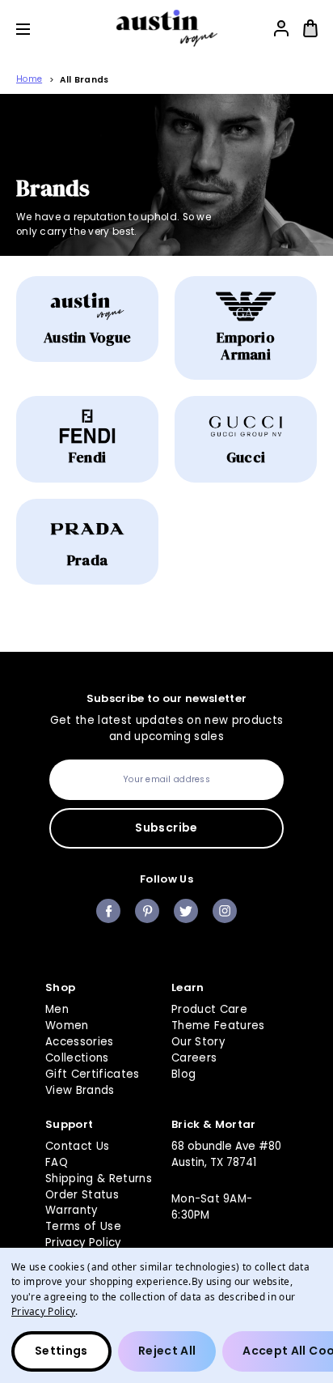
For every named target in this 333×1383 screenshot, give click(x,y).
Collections (77, 1058)
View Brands (80, 1090)
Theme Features (218, 1025)
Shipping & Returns (98, 1178)
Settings (61, 1351)
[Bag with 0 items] (310, 28)
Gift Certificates (92, 1074)
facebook (108, 911)
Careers (194, 1058)
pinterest (147, 911)
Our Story (198, 1041)
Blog (183, 1074)
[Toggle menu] (35, 29)
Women (67, 1025)
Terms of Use (83, 1226)
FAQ (56, 1162)
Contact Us (77, 1146)
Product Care (209, 1009)
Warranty (71, 1210)
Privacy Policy (83, 1242)
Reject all (167, 1351)
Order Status (82, 1194)
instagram (225, 911)
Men (57, 1009)
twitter (186, 911)
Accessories (79, 1041)
